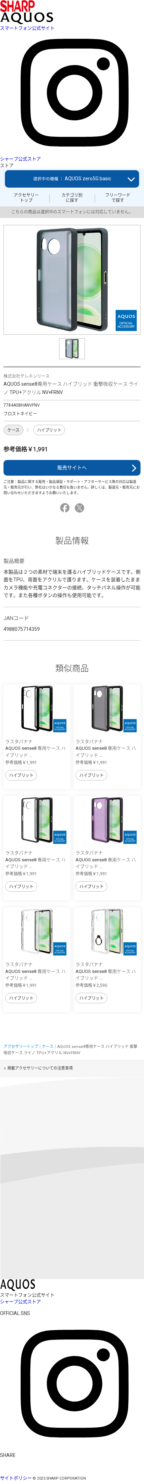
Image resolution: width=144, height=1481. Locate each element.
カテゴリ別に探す (72, 198)
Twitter (80, 508)
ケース (13, 430)
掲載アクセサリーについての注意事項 (40, 1068)
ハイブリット (49, 430)
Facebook (66, 508)
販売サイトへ (72, 467)
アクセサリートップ (26, 198)
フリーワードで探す (117, 198)
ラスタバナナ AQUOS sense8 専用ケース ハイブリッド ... (35, 748)
